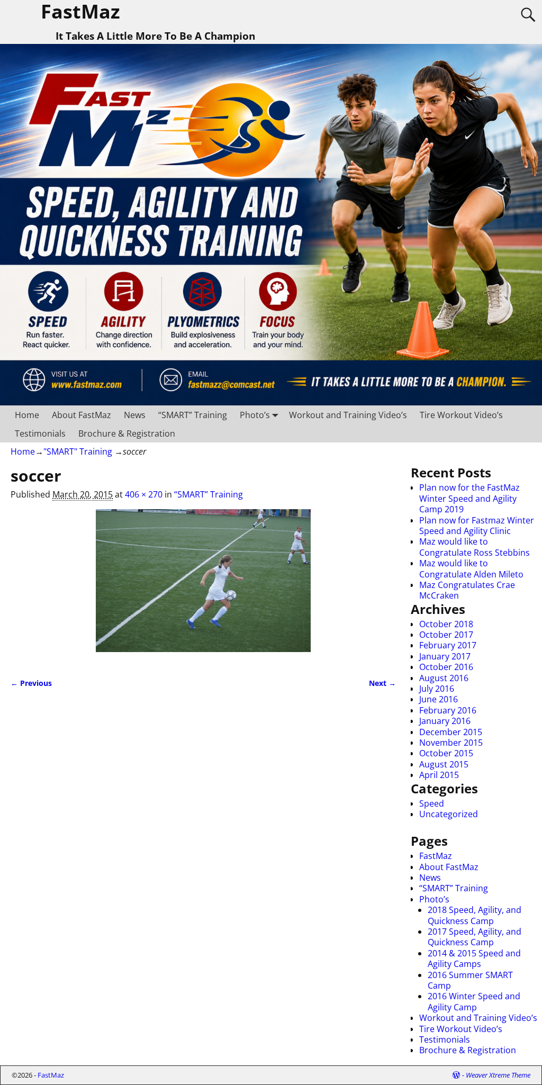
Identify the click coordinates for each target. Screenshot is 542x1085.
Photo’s (255, 415)
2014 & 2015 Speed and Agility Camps (474, 958)
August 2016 (443, 678)
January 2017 (445, 656)
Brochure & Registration (126, 433)
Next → (382, 683)
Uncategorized (448, 814)
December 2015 (450, 732)
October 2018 (446, 624)
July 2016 (436, 688)
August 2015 (443, 764)
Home (27, 415)
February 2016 (447, 710)
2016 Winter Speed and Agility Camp (474, 1001)
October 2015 (446, 753)
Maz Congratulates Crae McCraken (467, 590)
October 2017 (446, 634)
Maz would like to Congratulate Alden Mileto (471, 568)
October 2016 (446, 667)
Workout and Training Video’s (348, 415)
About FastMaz (81, 415)
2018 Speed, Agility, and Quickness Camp (474, 915)
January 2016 (445, 721)
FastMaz (435, 856)
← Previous (31, 683)
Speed (431, 803)
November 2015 (451, 742)
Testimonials (40, 433)
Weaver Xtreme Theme (498, 1075)
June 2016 (438, 699)
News (135, 415)
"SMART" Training (77, 451)
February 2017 (447, 645)
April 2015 (439, 775)
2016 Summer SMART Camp (470, 980)
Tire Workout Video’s (461, 415)
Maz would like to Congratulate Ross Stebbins (474, 547)
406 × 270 (143, 494)
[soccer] (203, 587)
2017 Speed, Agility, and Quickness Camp (474, 937)
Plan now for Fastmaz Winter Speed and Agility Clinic (476, 525)
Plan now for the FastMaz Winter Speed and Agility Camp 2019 (469, 498)
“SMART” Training (192, 415)
